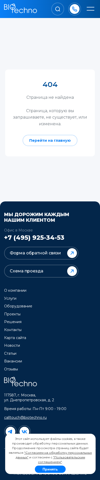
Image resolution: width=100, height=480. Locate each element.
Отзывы (11, 369)
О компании (15, 290)
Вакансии (13, 361)
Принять (50, 469)
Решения (13, 321)
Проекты (12, 314)
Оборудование (18, 306)
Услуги (10, 298)
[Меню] (90, 9)
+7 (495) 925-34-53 (34, 237)
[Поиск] (57, 9)
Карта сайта (15, 337)
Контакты (13, 329)
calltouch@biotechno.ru (25, 417)
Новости (12, 345)
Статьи (10, 353)
